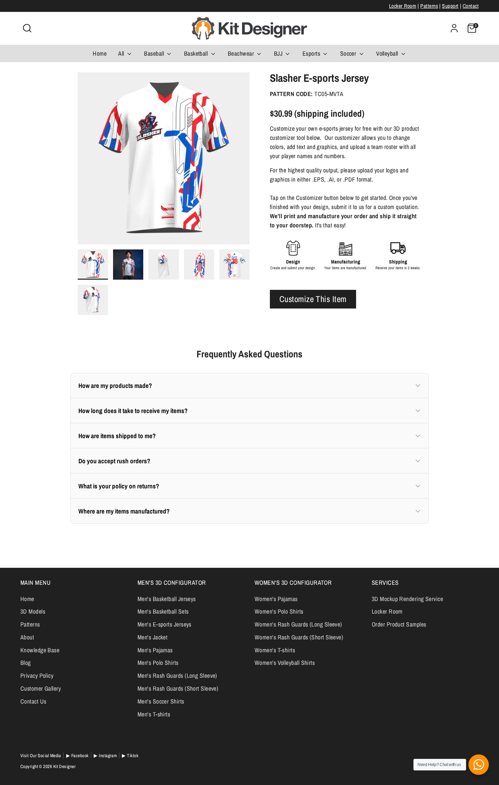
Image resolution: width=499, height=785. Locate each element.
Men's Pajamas (155, 650)
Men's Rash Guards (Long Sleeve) (177, 675)
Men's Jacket (152, 637)
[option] (164, 160)
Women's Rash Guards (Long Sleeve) (298, 624)
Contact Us (33, 701)
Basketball (196, 53)
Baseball (154, 53)
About (27, 637)
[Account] (454, 28)
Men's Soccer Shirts (160, 701)
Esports (312, 53)
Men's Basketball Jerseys (166, 599)
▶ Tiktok (130, 755)
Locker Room (402, 6)
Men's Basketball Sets (162, 611)
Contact (471, 6)
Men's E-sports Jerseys (164, 624)
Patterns (429, 6)
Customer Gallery (40, 688)
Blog (25, 662)
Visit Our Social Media (40, 755)
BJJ (279, 53)
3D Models (32, 611)
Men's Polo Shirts (158, 662)
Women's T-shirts (275, 650)
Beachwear (242, 53)
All (122, 53)
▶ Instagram (105, 755)
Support (450, 6)
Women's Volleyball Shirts (285, 662)
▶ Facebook (77, 755)
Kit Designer (64, 766)
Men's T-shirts (153, 714)
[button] (249, 385)
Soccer (349, 53)
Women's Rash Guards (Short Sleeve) (299, 637)
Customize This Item (313, 298)
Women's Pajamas (276, 599)
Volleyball (388, 53)
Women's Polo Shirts (279, 611)
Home (100, 53)
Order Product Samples (399, 624)
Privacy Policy (36, 675)
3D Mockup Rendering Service (407, 599)
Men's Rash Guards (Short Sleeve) (177, 688)
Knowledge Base (39, 650)
